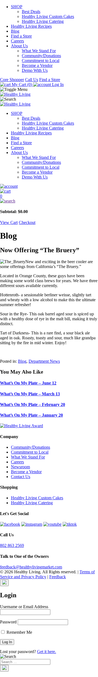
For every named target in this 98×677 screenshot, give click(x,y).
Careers (17, 41)
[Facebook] (10, 524)
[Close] (4, 582)
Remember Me (18, 632)
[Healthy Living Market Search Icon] (49, 201)
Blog (15, 31)
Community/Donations (41, 55)
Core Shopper (12, 79)
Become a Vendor (37, 65)
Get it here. (46, 651)
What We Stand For (39, 50)
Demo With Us (35, 70)
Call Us (31, 79)
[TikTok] (70, 524)
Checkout (27, 222)
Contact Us (20, 476)
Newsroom (20, 466)
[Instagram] (31, 524)
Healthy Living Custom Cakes (48, 16)
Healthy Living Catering (43, 21)
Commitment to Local (40, 60)
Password (8, 622)
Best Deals (31, 11)
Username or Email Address (24, 606)
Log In (57, 84)
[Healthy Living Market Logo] (15, 104)
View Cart (9, 222)
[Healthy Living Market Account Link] (49, 186)
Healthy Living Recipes (31, 26)
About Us (19, 46)
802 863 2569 (12, 545)
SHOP (16, 6)
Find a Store (21, 36)
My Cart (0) (22, 84)
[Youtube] (52, 524)
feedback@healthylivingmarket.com (31, 567)
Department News (44, 361)
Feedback (57, 576)
